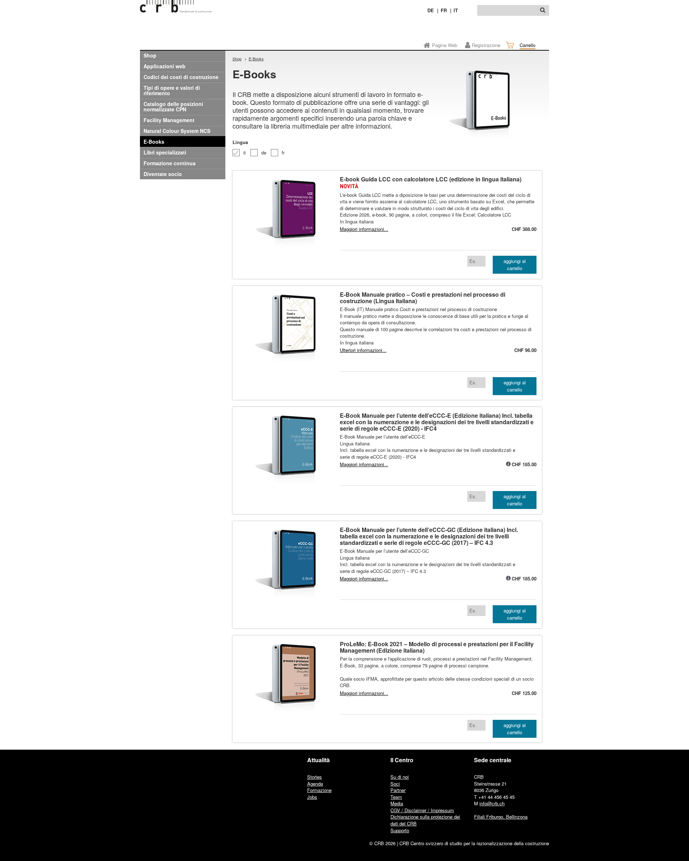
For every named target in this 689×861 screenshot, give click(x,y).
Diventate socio (163, 173)
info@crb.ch (492, 803)
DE (430, 10)
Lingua (240, 142)
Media (396, 803)
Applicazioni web (165, 66)
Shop (150, 55)
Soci (395, 783)
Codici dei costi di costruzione (181, 76)
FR (444, 10)
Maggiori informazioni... (364, 229)
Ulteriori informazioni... (363, 350)
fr (283, 152)
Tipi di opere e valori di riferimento (172, 90)
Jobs (312, 796)
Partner (398, 790)
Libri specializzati (165, 152)
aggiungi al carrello (514, 265)
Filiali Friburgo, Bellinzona (501, 816)
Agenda (315, 783)
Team (396, 796)
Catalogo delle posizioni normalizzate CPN (173, 106)
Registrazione (486, 45)
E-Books (154, 141)
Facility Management (169, 120)
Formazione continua (170, 163)
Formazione (319, 790)
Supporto (399, 830)
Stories (314, 776)
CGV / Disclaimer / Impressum (422, 810)
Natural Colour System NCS (177, 130)
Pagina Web (444, 45)
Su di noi (399, 776)
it (244, 152)
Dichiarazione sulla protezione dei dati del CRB (425, 820)
